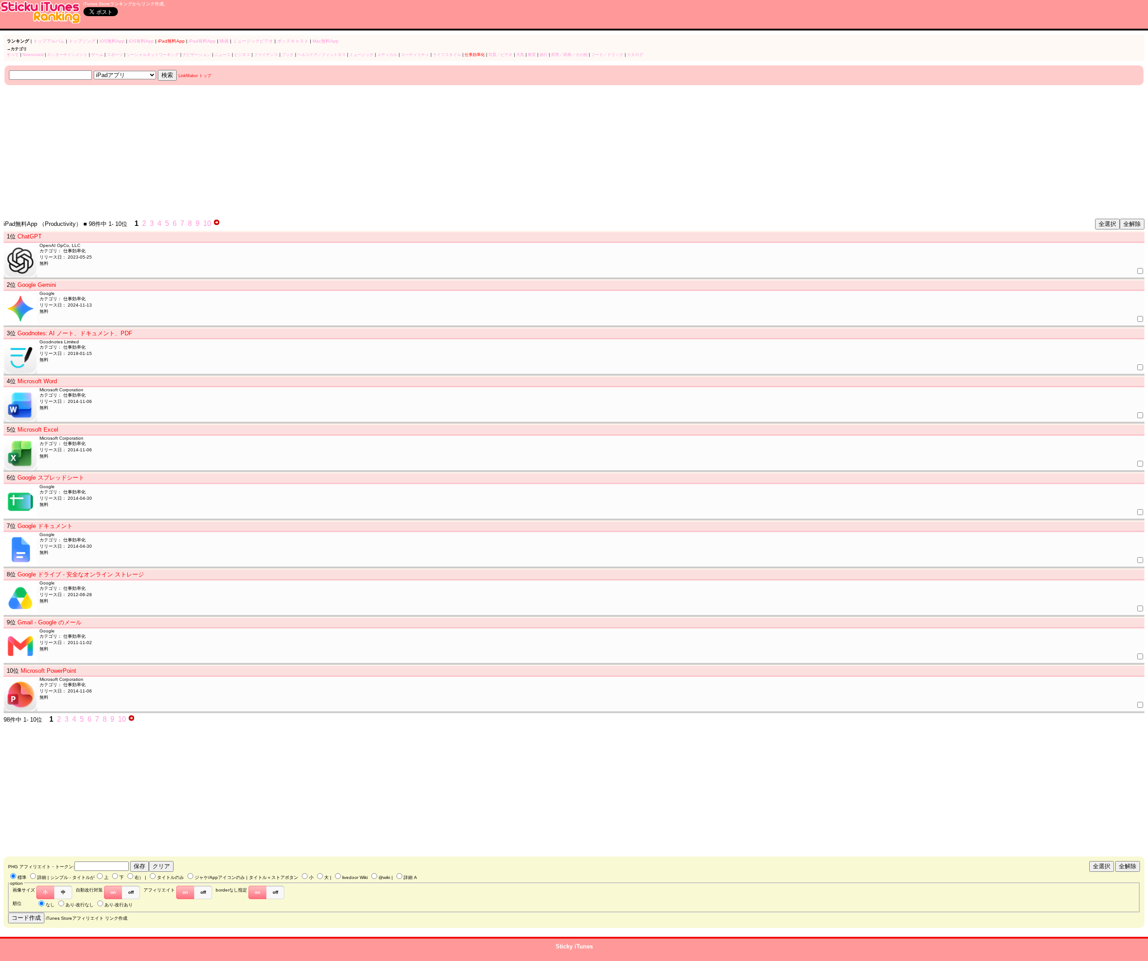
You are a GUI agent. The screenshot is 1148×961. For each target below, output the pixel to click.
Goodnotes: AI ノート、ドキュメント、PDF (74, 333)
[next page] (216, 223)
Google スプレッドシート (50, 477)
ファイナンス (266, 54)
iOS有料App (141, 41)
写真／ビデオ (500, 54)
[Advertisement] (273, 152)
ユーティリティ (415, 54)
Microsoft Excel (37, 429)
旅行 (543, 54)
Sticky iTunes (574, 946)
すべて (13, 54)
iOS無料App (112, 41)
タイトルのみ (170, 877)
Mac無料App (326, 41)
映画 (224, 41)
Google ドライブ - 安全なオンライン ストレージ (80, 574)
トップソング (82, 41)
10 (207, 223)
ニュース (222, 54)
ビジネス (242, 54)
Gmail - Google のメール (49, 622)
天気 (520, 54)
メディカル (387, 54)
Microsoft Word (37, 381)
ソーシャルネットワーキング (152, 54)
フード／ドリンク (607, 54)
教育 (532, 54)
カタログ (635, 54)
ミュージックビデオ (253, 41)
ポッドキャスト (293, 41)
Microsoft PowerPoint (48, 670)
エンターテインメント (67, 54)
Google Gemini (36, 284)
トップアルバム (49, 41)
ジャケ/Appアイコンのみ (220, 877)
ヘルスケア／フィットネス (321, 54)
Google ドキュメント (45, 526)
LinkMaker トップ (194, 76)
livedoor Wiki (355, 877)
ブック (288, 54)
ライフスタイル (447, 54)
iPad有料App (202, 41)
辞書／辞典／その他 (569, 54)
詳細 (41, 877)
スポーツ (115, 54)
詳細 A (410, 877)
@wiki (384, 877)
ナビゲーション (197, 54)
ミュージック (361, 54)
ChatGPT (29, 236)
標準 (21, 877)
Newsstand (32, 54)
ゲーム (97, 54)
